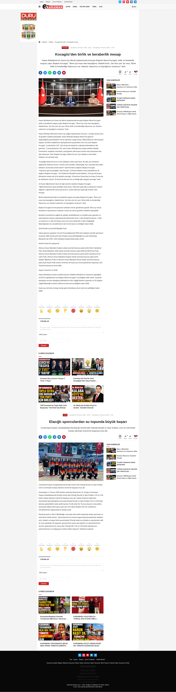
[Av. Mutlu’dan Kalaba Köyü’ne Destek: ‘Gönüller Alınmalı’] (87, 393)
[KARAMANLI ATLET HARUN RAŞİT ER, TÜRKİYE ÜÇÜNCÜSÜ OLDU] (87, 631)
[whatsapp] (50, 73)
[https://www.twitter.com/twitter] (120, 2)
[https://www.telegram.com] (135, 2)
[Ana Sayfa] (39, 42)
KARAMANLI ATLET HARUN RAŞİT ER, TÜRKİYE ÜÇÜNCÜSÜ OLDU (87, 645)
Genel (75, 6)
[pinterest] (64, 73)
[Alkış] (49, 307)
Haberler (44, 42)
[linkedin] (59, 73)
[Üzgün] (97, 307)
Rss (71, 659)
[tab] (44, 321)
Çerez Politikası (57, 2)
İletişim (48, 2)
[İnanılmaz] (89, 307)
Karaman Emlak (124, 663)
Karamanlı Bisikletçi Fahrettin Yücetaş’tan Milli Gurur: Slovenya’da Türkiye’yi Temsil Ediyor (54, 618)
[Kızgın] (73, 307)
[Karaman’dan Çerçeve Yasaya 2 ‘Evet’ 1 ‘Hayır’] (54, 366)
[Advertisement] (88, 25)
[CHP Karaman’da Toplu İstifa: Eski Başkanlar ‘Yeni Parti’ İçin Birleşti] (54, 393)
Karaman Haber (74, 663)
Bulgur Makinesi (63, 663)
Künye (42, 2)
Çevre (68, 6)
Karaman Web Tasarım (102, 663)
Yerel (94, 6)
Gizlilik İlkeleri (68, 2)
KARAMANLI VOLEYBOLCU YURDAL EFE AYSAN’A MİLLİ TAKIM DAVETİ (84, 618)
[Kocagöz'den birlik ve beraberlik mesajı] (71, 97)
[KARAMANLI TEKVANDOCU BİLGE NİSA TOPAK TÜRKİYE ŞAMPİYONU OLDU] (54, 631)
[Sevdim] (57, 307)
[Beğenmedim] (65, 307)
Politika (51, 42)
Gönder (43, 345)
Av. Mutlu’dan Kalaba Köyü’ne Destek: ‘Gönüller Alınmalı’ (85, 407)
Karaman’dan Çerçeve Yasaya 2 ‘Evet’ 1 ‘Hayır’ (52, 380)
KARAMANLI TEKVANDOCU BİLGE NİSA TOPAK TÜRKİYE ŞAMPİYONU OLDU (54, 645)
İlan (100, 6)
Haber (81, 663)
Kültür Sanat (85, 6)
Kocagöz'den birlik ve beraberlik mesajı (66, 42)
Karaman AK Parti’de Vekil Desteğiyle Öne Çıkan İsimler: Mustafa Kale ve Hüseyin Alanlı (85, 380)
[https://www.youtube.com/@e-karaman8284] (127, 2)
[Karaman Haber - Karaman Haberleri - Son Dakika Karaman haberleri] (52, 6)
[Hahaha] (81, 307)
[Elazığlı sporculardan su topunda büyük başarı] (71, 461)
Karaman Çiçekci (52, 663)
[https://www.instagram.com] (124, 2)
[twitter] (45, 73)
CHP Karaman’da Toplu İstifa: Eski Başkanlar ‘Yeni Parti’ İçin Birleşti (53, 407)
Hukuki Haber (114, 663)
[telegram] (54, 73)
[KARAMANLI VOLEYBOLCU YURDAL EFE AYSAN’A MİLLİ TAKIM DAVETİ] (87, 604)
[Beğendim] (42, 307)
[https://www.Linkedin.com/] (131, 2)
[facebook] (40, 73)
